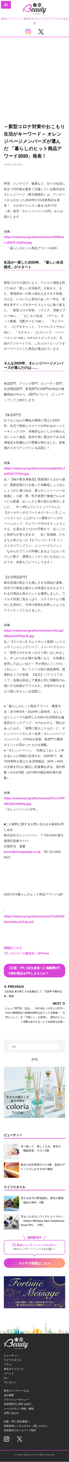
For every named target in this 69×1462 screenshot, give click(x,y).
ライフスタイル (12, 1360)
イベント (9, 1373)
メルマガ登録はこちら (34, 1263)
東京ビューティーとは (16, 1390)
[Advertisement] (34, 73)
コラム (7, 1364)
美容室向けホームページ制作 (20, 1430)
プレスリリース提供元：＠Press (26, 953)
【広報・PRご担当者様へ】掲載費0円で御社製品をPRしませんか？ (34, 970)
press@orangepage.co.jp (22, 851)
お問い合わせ (11, 1413)
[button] (6, 5)
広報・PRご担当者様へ (17, 1421)
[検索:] (34, 1046)
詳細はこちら (13, 947)
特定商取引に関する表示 (17, 1404)
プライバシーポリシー (16, 1399)
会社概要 (9, 1395)
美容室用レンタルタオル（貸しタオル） (26, 1425)
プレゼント (10, 1382)
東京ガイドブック (14, 1369)
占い (6, 1378)
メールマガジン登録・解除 (19, 1408)
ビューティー (11, 1355)
